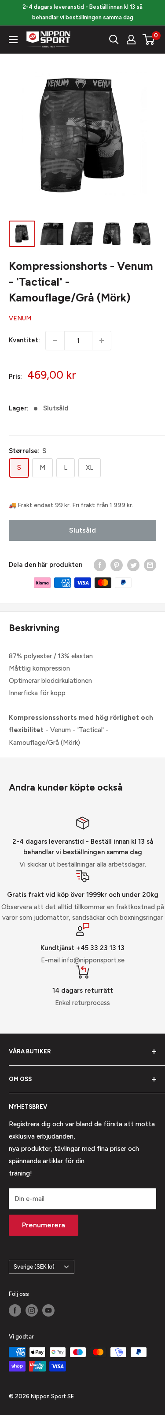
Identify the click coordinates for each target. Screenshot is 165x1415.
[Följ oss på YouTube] (48, 1310)
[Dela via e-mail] (150, 565)
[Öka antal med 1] (101, 340)
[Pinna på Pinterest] (116, 565)
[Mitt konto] (131, 39)
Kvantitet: (24, 340)
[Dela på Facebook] (100, 565)
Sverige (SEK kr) (34, 1266)
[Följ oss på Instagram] (32, 1310)
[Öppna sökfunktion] (114, 39)
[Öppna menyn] (13, 39)
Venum (20, 318)
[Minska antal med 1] (55, 340)
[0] (148, 39)
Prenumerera (43, 1225)
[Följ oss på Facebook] (15, 1310)
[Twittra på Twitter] (133, 565)
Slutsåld (82, 530)
